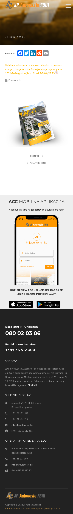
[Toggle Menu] (68, 6)
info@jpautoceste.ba (22, 425)
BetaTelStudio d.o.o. (32, 508)
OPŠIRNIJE (33, 385)
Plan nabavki (15, 80)
